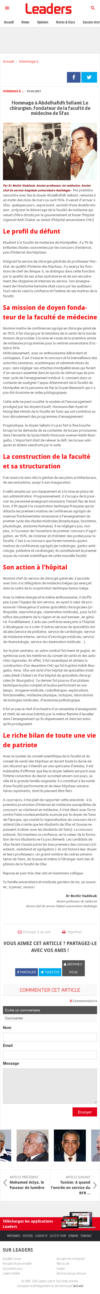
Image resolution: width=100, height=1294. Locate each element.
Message (11, 1063)
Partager (74, 77)
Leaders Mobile (11, 1273)
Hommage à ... (30, 61)
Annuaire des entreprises (71, 1258)
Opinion (42, 22)
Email (8, 1045)
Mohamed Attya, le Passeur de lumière (27, 1182)
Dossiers (28, 1235)
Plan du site (63, 1263)
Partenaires (14, 1235)
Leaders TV (41, 1235)
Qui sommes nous (12, 1268)
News (25, 22)
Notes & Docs (65, 22)
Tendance (86, 1235)
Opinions (73, 1235)
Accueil (8, 61)
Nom (7, 1027)
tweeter (89, 77)
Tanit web (78, 1285)
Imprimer (74, 932)
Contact (61, 1268)
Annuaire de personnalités (17, 1263)
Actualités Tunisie (12, 1258)
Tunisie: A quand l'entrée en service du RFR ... (70, 1185)
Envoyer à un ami (37, 932)
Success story (58, 1235)
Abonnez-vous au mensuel (71, 1273)
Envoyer (85, 1112)
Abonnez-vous (74, 968)
